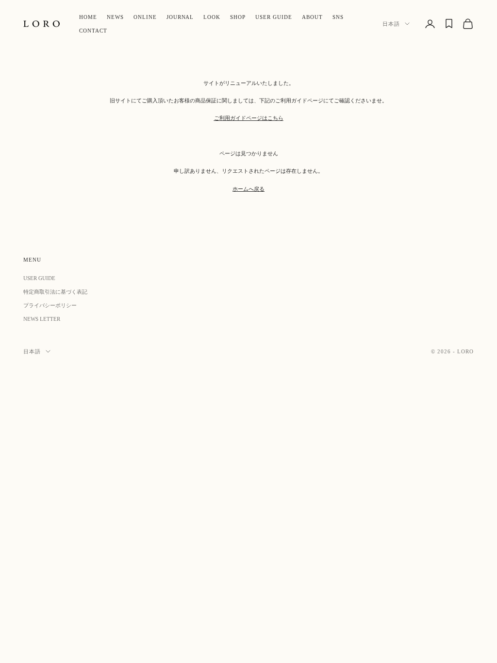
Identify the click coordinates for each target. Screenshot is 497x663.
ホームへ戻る (248, 189)
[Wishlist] (449, 23)
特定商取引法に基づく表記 (55, 292)
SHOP (238, 17)
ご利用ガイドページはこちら (248, 118)
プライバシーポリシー (50, 305)
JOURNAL (180, 17)
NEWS (115, 17)
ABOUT (312, 17)
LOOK (211, 17)
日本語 (391, 24)
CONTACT (93, 30)
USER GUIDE (273, 17)
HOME (88, 17)
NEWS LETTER (41, 319)
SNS (338, 17)
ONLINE (145, 17)
